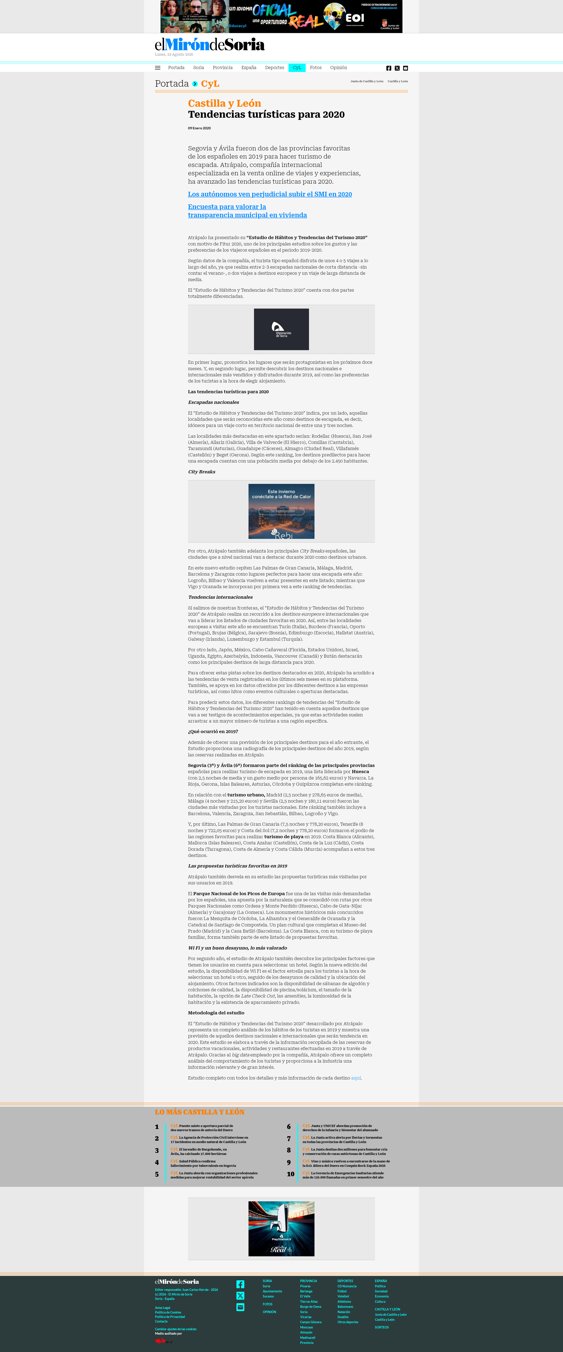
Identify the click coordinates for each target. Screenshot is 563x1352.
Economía (382, 1296)
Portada (176, 67)
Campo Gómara (311, 1322)
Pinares (305, 1286)
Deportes (274, 67)
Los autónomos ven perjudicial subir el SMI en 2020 (270, 194)
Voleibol (343, 1296)
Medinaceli (307, 1337)
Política (380, 1286)
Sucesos (268, 1296)
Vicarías (305, 1317)
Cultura (380, 1301)
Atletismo (344, 1301)
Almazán (306, 1332)
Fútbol (342, 1291)
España (248, 67)
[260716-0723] (281, 1228)
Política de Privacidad (170, 1317)
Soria (198, 67)
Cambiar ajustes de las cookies (175, 1329)
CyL (297, 67)
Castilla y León (398, 81)
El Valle (305, 1296)
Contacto (161, 1321)
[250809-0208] (281, 511)
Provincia (223, 67)
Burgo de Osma (310, 1306)
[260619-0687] (281, 329)
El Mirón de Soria (210, 45)
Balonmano (345, 1306)
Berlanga (306, 1291)
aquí (356, 1078)
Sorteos (382, 1327)
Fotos (316, 67)
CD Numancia (347, 1286)
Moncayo (306, 1327)
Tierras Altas (309, 1301)
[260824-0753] (281, 16)
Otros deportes (348, 1322)
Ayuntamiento (272, 1291)
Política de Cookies (168, 1312)
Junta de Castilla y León (367, 81)
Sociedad (381, 1291)
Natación (344, 1312)
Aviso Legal (162, 1308)
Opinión (338, 67)
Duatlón (343, 1317)
